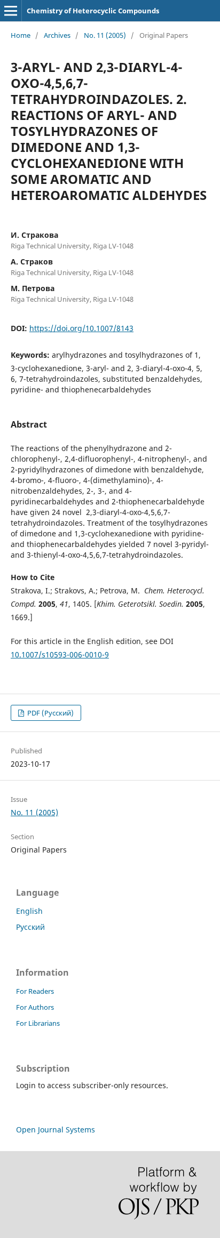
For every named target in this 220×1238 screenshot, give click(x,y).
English (29, 911)
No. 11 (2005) (105, 35)
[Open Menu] (10, 10)
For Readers (35, 991)
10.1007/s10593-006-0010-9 (60, 654)
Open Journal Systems (55, 1129)
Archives (57, 35)
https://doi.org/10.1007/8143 (81, 328)
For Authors (35, 1007)
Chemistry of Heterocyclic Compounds (93, 10)
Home (20, 35)
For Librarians (38, 1023)
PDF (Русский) (50, 713)
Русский (30, 927)
